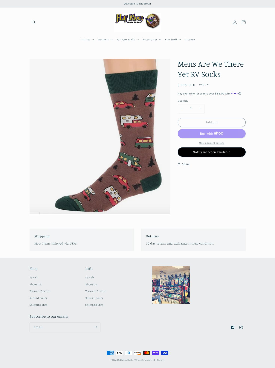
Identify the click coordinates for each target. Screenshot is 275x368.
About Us (35, 284)
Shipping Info (39, 304)
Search (34, 277)
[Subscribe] (95, 327)
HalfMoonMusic (125, 360)
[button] (34, 22)
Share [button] (186, 163)
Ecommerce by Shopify (153, 360)
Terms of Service (40, 291)
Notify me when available (211, 152)
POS (135, 360)
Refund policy (39, 298)
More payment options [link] (211, 142)
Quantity (183, 100)
